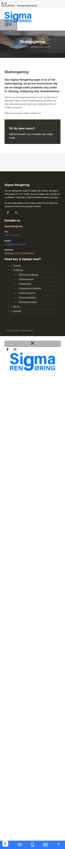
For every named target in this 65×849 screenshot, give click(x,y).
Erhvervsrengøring (28, 274)
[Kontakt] (45, 845)
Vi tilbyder (18, 270)
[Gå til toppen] (58, 845)
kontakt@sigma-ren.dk (27, 5)
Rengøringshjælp (28, 302)
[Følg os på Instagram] (5, 3)
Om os (16, 306)
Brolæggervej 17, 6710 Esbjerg (19, 253)
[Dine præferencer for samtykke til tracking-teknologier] (5, 844)
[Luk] (32, 344)
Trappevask (25, 283)
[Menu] (8, 25)
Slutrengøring (26, 279)
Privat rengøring (27, 297)
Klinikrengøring (27, 293)
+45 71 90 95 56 (8, 5)
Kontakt (17, 311)
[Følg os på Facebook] (3, 3)
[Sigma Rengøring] (18, 24)
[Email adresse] (19, 845)
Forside (17, 265)
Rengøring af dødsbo (30, 288)
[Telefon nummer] (32, 845)
